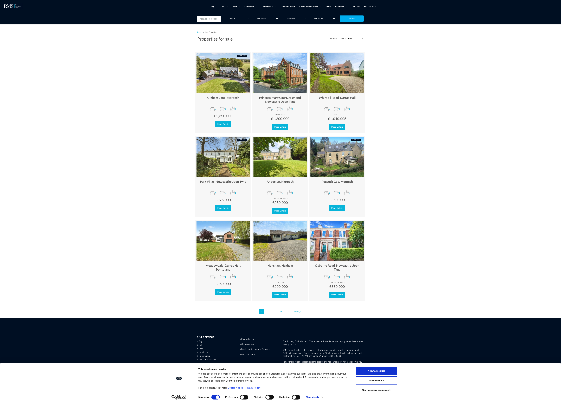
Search (351, 18)
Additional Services (308, 6)
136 (280, 311)
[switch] (244, 397)
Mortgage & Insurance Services (255, 349)
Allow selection (376, 380)
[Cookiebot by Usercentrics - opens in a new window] (179, 397)
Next (296, 311)
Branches (339, 6)
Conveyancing (247, 344)
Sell (223, 6)
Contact (356, 6)
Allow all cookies (376, 371)
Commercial (267, 6)
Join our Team (248, 354)
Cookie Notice (235, 388)
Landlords (249, 6)
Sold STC (242, 56)
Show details (312, 397)
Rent (234, 6)
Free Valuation (287, 6)
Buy (212, 6)
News (328, 6)
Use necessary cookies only (376, 390)
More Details (223, 124)
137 (288, 311)
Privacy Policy (252, 388)
